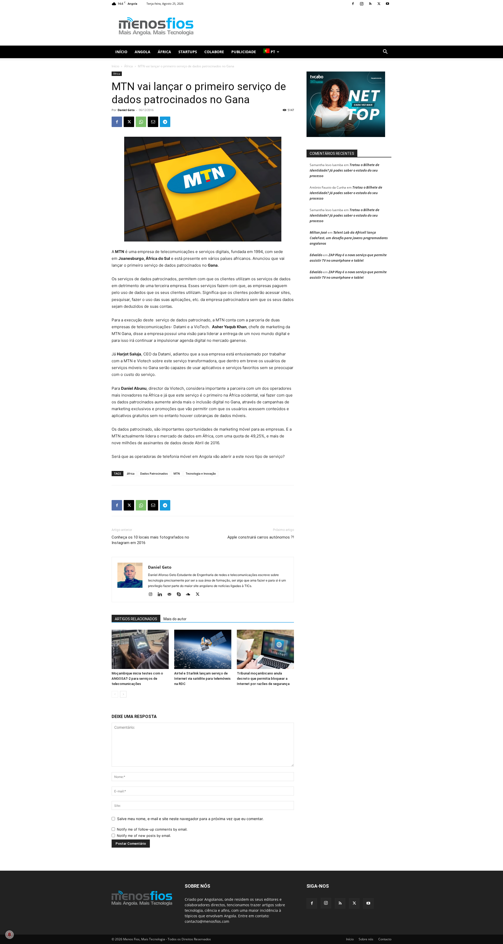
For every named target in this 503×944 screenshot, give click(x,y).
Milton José (318, 232)
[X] (379, 3)
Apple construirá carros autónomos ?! (260, 537)
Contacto (384, 939)
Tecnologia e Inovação (201, 473)
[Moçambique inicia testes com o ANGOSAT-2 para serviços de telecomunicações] (140, 649)
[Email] (153, 122)
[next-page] (123, 694)
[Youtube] (387, 3)
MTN (176, 473)
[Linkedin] (161, 594)
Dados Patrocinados (154, 473)
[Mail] (171, 594)
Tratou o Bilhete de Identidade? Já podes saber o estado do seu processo (344, 170)
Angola (142, 51)
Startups (187, 51)
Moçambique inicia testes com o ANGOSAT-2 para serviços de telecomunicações (137, 678)
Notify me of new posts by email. (144, 835)
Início (121, 51)
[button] (385, 52)
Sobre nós (366, 939)
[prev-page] (115, 694)
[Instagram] (361, 3)
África (164, 51)
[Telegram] (165, 122)
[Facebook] (353, 3)
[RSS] (370, 3)
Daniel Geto (126, 110)
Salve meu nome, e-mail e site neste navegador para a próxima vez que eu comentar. (190, 818)
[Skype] (180, 594)
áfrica (130, 473)
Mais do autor (175, 619)
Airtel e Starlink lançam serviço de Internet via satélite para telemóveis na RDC (202, 678)
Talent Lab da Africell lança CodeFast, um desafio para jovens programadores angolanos (349, 238)
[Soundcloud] (190, 594)
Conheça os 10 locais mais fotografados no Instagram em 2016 (150, 540)
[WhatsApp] (141, 122)
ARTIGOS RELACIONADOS (136, 619)
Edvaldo (316, 255)
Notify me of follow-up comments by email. (152, 829)
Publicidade (243, 51)
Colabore (214, 51)
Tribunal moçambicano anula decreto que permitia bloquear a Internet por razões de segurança (263, 678)
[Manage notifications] (9, 934)
